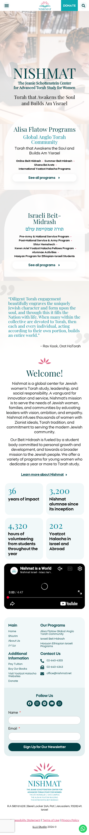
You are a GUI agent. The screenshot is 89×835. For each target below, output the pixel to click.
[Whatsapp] (59, 703)
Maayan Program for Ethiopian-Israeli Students (44, 256)
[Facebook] (30, 703)
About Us (14, 641)
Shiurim (13, 636)
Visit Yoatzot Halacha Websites (22, 675)
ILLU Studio (39, 827)
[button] (6, 5)
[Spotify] (45, 703)
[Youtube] (52, 703)
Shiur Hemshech (44, 244)
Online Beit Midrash (28, 161)
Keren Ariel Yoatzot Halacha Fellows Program (44, 248)
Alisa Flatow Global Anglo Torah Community (57, 632)
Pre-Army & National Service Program (44, 236)
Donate (13, 681)
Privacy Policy (70, 820)
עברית (12, 645)
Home (12, 631)
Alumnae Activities (44, 252)
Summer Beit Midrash (58, 161)
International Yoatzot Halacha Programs (45, 169)
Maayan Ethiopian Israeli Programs (56, 645)
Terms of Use (50, 820)
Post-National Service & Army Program (44, 240)
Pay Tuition (15, 664)
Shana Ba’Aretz (44, 165)
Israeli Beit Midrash (52, 639)
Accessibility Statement (25, 820)
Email (13, 728)
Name (13, 712)
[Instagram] (37, 703)
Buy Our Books (17, 669)
